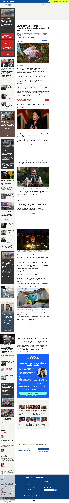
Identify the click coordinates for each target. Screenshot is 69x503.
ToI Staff (3, 267)
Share (45, 40)
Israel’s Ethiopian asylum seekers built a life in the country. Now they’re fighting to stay (7, 319)
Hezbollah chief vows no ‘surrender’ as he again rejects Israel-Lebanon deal (7, 182)
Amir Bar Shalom (3, 492)
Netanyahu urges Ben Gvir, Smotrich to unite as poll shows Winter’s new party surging (29, 412)
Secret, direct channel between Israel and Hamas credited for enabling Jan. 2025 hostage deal (7, 74)
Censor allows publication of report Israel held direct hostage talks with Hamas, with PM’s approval (10, 96)
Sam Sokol (6, 373)
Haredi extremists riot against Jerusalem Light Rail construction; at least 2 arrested (7, 281)
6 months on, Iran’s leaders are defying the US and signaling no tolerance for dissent (7, 213)
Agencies (8, 228)
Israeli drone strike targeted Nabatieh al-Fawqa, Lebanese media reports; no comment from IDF (7, 23)
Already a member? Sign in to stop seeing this (33, 395)
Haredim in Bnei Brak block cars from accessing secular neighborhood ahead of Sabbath (7, 263)
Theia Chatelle (8, 324)
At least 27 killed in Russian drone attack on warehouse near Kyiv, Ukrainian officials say (7, 43)
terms (45, 101)
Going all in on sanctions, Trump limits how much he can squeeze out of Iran (9, 246)
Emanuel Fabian (4, 167)
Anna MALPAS (26, 40)
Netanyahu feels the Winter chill (22, 424)
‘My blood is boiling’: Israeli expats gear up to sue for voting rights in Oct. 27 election (7, 389)
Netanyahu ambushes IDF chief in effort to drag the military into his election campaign (7, 494)
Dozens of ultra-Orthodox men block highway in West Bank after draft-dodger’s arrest (7, 275)
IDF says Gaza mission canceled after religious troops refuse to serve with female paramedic (22, 412)
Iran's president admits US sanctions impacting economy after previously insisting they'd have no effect (7, 37)
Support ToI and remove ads (63, 1)
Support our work (33, 393)
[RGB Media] (35, 500)
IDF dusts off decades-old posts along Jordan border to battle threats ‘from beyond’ (7, 126)
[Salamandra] (43, 500)
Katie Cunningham (3, 466)
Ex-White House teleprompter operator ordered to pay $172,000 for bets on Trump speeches (7, 48)
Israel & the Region (23, 444)
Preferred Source (37, 37)
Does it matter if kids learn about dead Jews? (7, 468)
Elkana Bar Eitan (3, 479)
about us (29, 484)
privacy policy (30, 482)
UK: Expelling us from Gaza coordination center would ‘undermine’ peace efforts (44, 425)
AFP (12, 199)
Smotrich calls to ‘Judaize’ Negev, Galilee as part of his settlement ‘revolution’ (10, 377)
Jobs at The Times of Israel (32, 487)
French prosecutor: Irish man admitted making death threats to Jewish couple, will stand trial (7, 54)
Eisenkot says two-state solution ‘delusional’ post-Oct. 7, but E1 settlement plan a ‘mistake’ (36, 425)
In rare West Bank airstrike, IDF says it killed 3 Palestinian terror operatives (7, 152)
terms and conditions (31, 481)
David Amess (29, 444)
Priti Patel (32, 444)
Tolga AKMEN (20, 40)
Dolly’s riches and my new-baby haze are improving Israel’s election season (7, 455)
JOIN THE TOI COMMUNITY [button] (43, 449)
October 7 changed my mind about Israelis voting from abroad (7, 481)
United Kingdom (37, 444)
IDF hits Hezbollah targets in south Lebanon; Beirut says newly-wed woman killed (10, 196)
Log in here (46, 451)
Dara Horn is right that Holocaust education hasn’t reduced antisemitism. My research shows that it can (7, 472)
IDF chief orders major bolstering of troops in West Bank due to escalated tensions (7, 165)
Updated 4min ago (7, 18)
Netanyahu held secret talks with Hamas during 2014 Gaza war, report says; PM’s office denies (10, 104)
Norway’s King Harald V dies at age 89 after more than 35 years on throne (29, 425)
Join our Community (54, 1)
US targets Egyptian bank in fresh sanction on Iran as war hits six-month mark (10, 225)
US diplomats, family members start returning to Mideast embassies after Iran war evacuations (10, 232)
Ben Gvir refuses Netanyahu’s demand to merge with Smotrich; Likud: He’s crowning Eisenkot (36, 412)
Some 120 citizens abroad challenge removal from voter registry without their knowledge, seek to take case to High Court (7, 396)
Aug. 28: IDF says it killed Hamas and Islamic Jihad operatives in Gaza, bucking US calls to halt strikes (9, 88)
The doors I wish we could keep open (7, 441)
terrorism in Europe (43, 444)
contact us (29, 489)
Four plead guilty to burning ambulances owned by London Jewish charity (7, 420)
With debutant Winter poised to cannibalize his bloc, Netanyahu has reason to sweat (9, 370)
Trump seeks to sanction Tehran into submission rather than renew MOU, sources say (44, 412)
